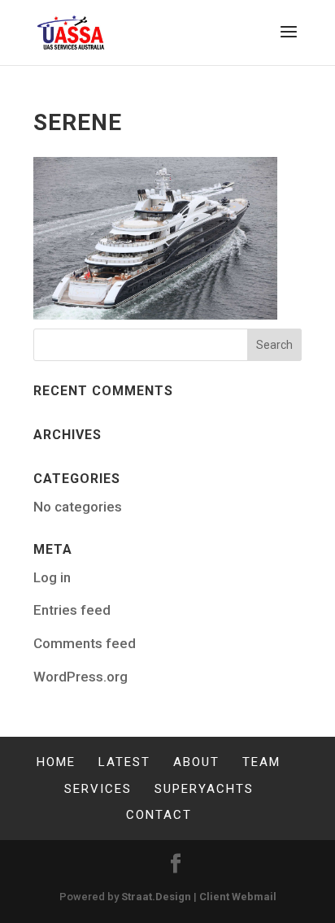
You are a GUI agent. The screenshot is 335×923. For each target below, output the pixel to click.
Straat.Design (156, 896)
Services (98, 789)
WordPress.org (80, 676)
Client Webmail (237, 896)
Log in (52, 577)
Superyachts (204, 789)
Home (56, 762)
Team (261, 762)
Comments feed (84, 643)
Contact (159, 815)
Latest (124, 762)
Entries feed (72, 610)
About (196, 762)
